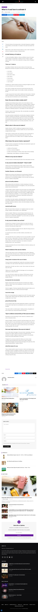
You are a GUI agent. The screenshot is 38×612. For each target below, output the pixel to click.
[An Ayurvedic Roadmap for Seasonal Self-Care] (5, 506)
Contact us (20, 604)
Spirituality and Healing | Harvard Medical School (16, 589)
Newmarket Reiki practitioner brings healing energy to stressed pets (9, 414)
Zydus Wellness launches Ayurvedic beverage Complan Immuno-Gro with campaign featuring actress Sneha (22, 515)
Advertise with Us (13, 604)
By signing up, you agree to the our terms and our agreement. (19, 537)
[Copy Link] (3, 57)
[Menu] (2, 1)
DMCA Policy (25, 604)
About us (6, 604)
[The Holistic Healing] (19, 1)
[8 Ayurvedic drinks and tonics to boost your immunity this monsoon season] (19, 486)
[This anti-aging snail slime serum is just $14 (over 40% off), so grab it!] (5, 571)
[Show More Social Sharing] (26, 15)
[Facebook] (3, 44)
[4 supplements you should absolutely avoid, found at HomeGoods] (5, 565)
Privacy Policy (25, 537)
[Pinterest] (3, 52)
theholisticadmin (11, 377)
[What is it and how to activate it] (19, 28)
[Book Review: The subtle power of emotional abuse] (5, 576)
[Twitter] (3, 47)
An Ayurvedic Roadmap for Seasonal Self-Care (16, 504)
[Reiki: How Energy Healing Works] (10, 392)
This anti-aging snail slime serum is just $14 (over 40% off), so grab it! (20, 569)
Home (2, 4)
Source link (7, 369)
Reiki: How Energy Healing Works (8, 398)
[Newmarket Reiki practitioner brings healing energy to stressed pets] (10, 408)
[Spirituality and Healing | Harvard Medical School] (5, 591)
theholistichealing (25, 608)
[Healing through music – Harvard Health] (5, 596)
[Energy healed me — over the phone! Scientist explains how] (5, 585)
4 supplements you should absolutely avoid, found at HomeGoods (19, 563)
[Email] (3, 54)
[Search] (35, 1)
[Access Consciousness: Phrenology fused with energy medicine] (28, 392)
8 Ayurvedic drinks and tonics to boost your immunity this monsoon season (17, 497)
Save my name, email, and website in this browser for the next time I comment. (17, 443)
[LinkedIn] (3, 49)
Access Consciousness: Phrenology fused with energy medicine (28, 399)
